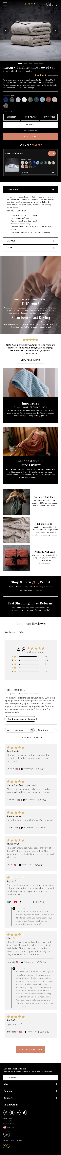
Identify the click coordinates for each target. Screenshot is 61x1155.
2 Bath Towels (49, 117)
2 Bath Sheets (30, 125)
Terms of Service (8, 1124)
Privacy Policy (7, 1118)
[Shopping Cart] (54, 4)
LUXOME (19, 1140)
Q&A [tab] (22, 632)
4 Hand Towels (30, 117)
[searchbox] (17, 730)
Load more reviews (30, 1050)
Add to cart (30, 136)
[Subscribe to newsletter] (55, 1077)
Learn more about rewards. (30, 591)
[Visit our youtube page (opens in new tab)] (18, 1113)
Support (8, 1097)
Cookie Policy (7, 1121)
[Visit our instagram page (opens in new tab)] (12, 1113)
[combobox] (30, 737)
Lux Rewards (11, 1104)
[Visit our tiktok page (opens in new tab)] (24, 1113)
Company (9, 1091)
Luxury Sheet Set (14, 153)
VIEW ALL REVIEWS (30, 360)
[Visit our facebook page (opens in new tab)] (5, 1113)
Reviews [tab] (10, 632)
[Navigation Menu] (5, 4)
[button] (48, 6)
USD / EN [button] (10, 1127)
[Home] (31, 4)
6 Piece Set (11, 117)
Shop (6, 1084)
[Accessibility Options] (6, 1136)
